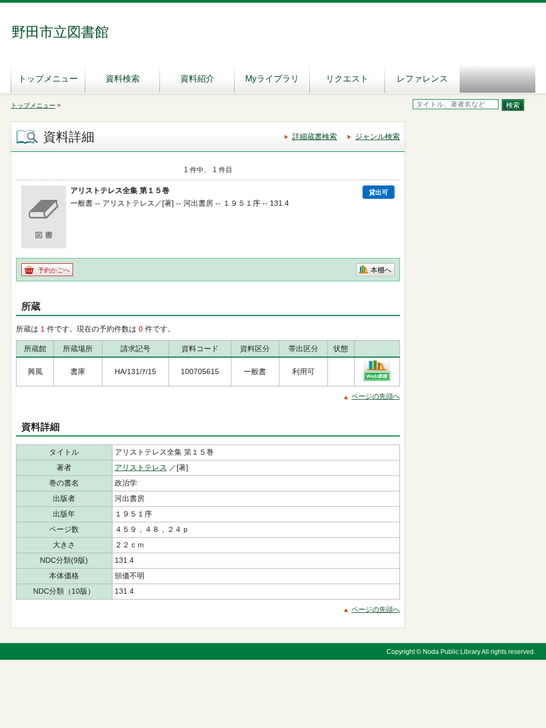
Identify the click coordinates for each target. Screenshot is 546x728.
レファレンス (422, 78)
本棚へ (381, 270)
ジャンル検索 (377, 136)
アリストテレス (141, 467)
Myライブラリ (272, 78)
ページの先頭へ (375, 396)
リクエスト (347, 78)
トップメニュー (48, 78)
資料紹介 (197, 78)
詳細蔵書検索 (314, 136)
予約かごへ (54, 270)
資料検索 (123, 78)
